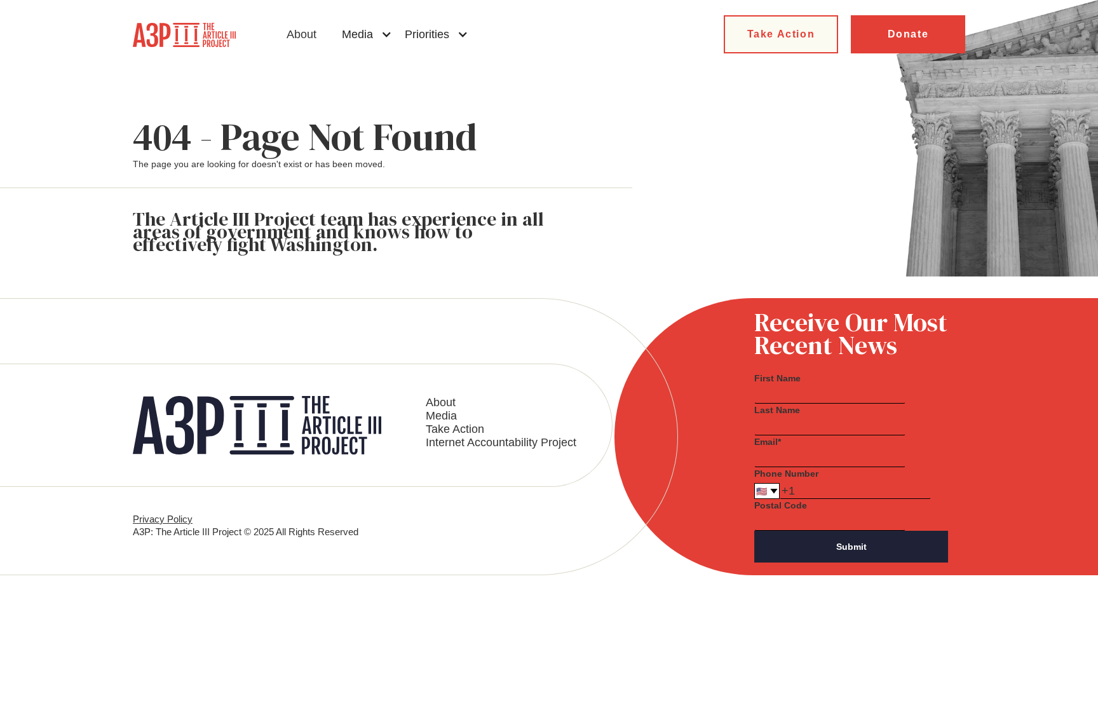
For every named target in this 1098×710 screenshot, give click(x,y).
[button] (367, 34)
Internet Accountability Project (501, 442)
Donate (908, 34)
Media (441, 415)
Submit (851, 547)
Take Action (781, 34)
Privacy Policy (163, 519)
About (301, 34)
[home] (184, 35)
